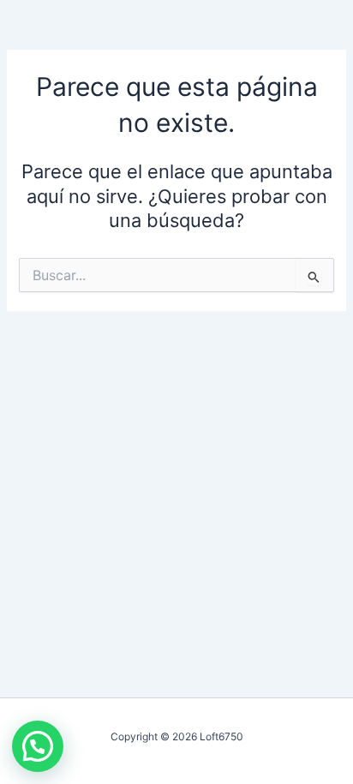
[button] (37, 746)
